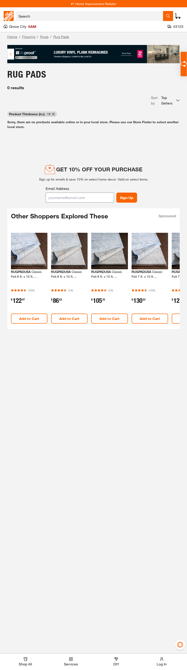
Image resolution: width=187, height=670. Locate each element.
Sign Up (126, 197)
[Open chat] (184, 64)
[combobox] (89, 16)
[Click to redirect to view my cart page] (178, 16)
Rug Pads (61, 36)
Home (12, 36)
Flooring (28, 36)
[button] (165, 100)
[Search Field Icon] (168, 16)
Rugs (44, 36)
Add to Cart (29, 318)
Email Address (57, 188)
